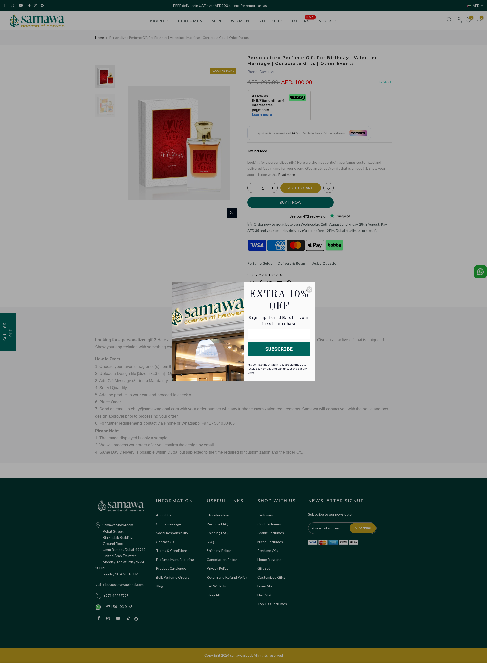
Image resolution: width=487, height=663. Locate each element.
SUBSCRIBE (279, 349)
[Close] (309, 289)
